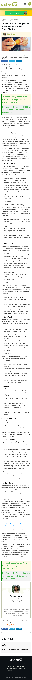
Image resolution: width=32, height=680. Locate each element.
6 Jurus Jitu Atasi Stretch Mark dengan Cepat (15, 649)
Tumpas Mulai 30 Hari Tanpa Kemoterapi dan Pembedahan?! (15, 99)
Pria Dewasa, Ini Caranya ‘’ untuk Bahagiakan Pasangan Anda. (16, 110)
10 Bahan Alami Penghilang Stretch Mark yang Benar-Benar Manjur (15, 26)
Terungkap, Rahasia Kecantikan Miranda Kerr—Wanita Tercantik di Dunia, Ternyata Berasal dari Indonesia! (14, 523)
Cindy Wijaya (11, 34)
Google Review (11, 625)
